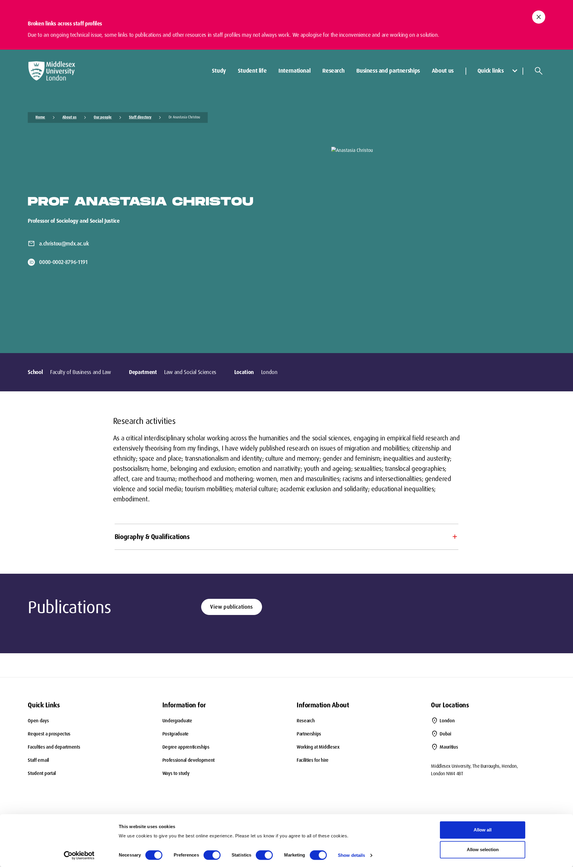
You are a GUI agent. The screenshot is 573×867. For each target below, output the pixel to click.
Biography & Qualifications (152, 536)
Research (333, 70)
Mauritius (449, 747)
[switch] (212, 855)
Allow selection (483, 849)
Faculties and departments (54, 747)
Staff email (38, 760)
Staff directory (140, 117)
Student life (252, 70)
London (447, 721)
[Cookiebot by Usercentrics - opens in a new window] (79, 855)
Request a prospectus (49, 734)
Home (40, 117)
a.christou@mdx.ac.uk (64, 243)
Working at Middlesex (318, 747)
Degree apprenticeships (186, 747)
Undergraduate (177, 721)
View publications (231, 606)
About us (443, 70)
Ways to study (176, 773)
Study (219, 70)
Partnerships (309, 734)
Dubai (445, 734)
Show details (351, 855)
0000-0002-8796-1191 (63, 262)
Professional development (188, 760)
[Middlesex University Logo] (52, 71)
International (294, 70)
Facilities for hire (313, 760)
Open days (38, 721)
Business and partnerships (388, 70)
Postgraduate (175, 734)
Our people (103, 117)
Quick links (491, 70)
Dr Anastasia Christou (184, 117)
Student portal (42, 773)
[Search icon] (538, 70)
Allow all (483, 829)
